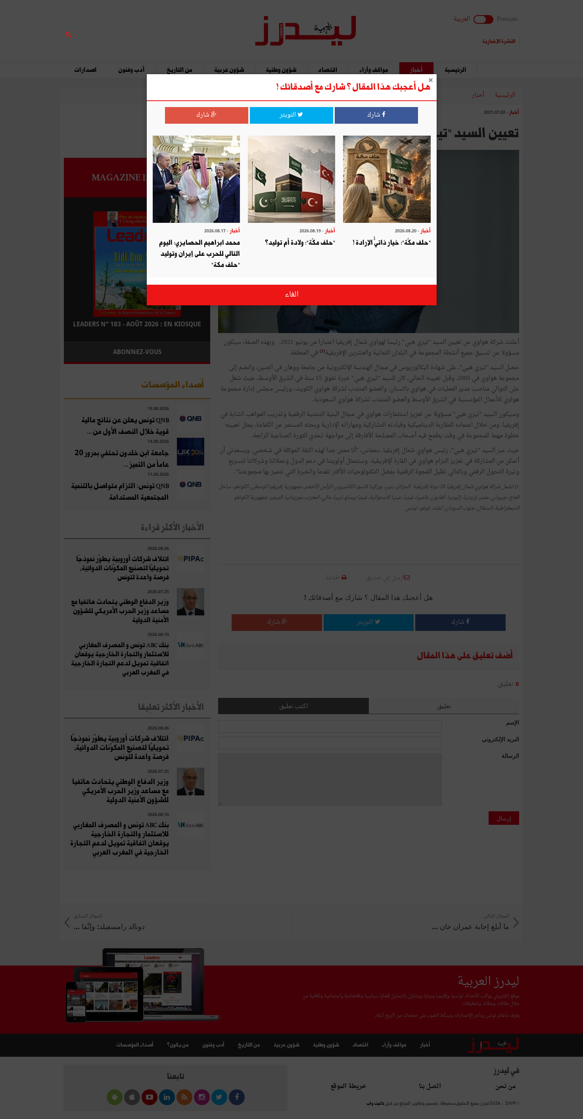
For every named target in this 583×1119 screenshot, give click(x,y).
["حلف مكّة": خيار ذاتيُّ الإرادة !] (386, 180)
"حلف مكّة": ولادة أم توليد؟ (300, 243)
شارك (374, 115)
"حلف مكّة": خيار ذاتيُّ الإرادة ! (392, 243)
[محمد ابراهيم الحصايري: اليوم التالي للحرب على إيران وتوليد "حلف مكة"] (196, 180)
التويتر (288, 115)
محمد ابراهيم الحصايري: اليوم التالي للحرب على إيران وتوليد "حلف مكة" (199, 254)
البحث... (206, 26)
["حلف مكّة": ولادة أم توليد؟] (291, 180)
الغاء (292, 295)
